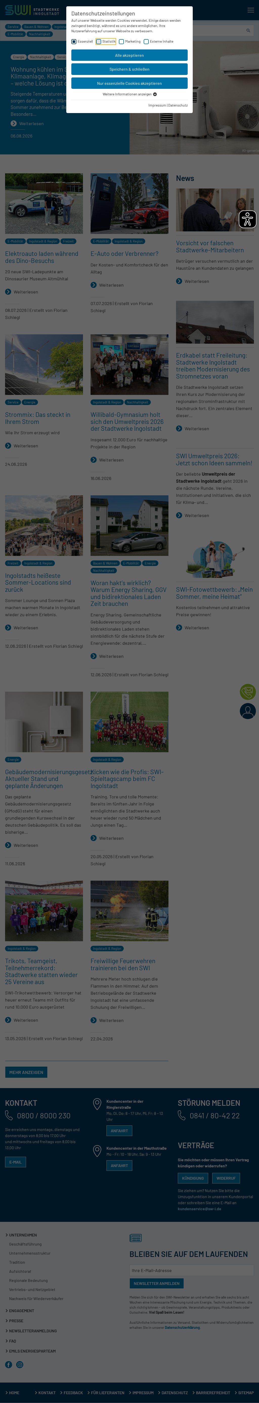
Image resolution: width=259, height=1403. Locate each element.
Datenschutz (178, 105)
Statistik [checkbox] (109, 41)
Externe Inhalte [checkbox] (161, 41)
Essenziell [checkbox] (85, 41)
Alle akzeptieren (129, 55)
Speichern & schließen (129, 69)
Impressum (157, 105)
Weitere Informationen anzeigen (128, 94)
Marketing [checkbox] (132, 41)
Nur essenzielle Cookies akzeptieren (129, 83)
